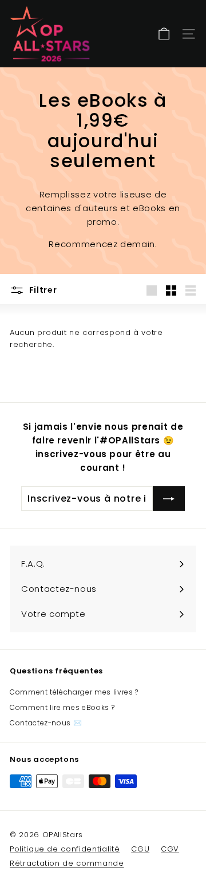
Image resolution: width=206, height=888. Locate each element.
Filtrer (42, 290)
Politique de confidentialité (65, 848)
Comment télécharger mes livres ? (74, 692)
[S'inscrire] (169, 498)
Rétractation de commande (67, 863)
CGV (170, 848)
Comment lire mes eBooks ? (62, 707)
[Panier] (163, 34)
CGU (140, 848)
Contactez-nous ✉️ (46, 723)
